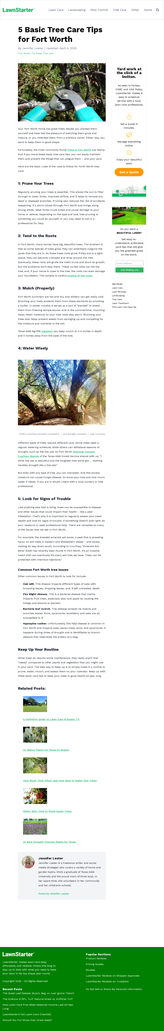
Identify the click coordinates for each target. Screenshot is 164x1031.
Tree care (48, 53)
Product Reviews (96, 958)
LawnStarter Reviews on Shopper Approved (112, 975)
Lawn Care (56, 9)
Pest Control (99, 9)
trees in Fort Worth (79, 149)
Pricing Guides (95, 964)
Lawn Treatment (120, 303)
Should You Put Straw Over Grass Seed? (27, 1020)
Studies (90, 969)
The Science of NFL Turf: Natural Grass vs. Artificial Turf (38, 999)
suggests (47, 331)
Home (148, 9)
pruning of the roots (79, 275)
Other (135, 9)
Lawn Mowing (119, 292)
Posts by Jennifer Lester (53, 893)
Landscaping (77, 9)
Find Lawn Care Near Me (124, 307)
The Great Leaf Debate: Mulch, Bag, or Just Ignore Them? (38, 993)
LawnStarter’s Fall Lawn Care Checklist (27, 1014)
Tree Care (119, 9)
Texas (39, 53)
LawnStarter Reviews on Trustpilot (107, 981)
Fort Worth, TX (26, 53)
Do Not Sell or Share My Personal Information (114, 989)
